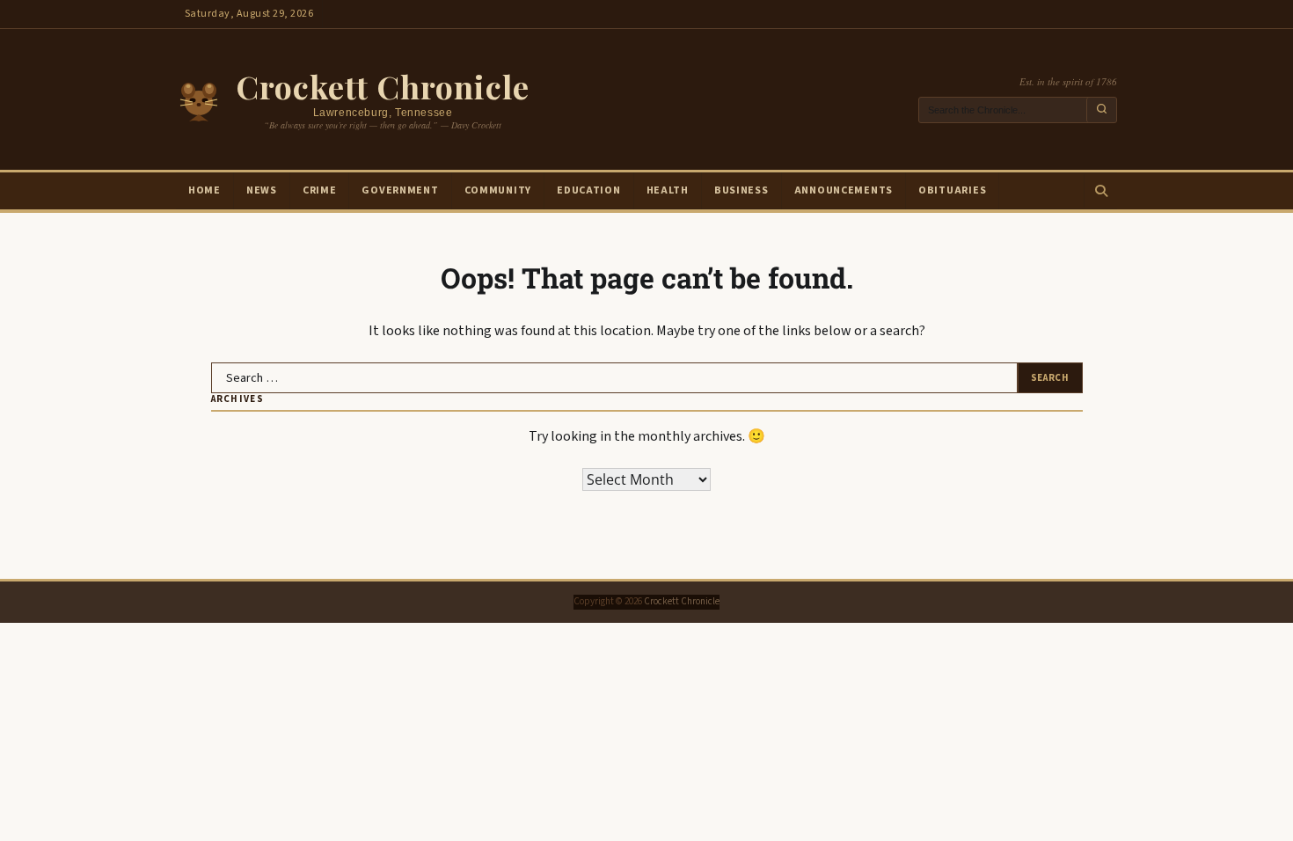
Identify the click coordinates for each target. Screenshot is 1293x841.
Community (497, 190)
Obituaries (952, 190)
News (261, 190)
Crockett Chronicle (383, 86)
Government (400, 190)
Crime (320, 190)
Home (204, 190)
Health (667, 190)
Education (588, 190)
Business (741, 190)
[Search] (1100, 191)
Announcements (843, 190)
